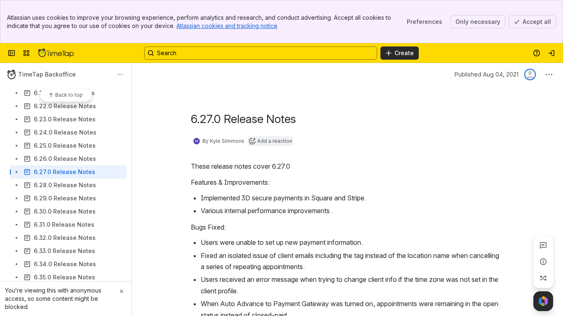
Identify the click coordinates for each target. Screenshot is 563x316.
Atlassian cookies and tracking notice (226, 25)
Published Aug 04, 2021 (486, 74)
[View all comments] (543, 245)
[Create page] (543, 278)
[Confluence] (56, 53)
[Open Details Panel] (543, 261)
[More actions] (120, 74)
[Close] (122, 291)
